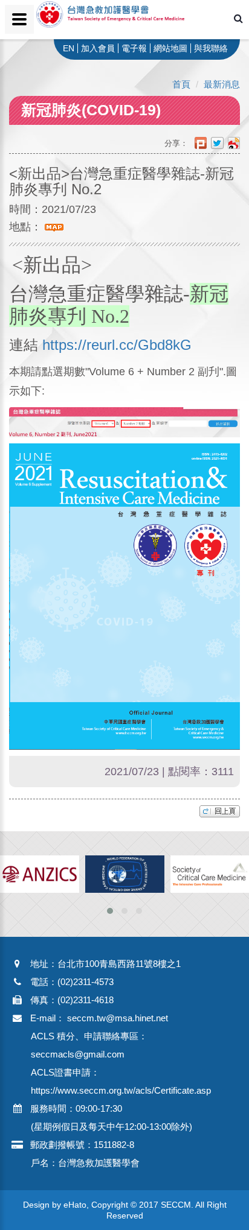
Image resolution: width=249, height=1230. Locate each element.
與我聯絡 (211, 48)
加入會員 (98, 48)
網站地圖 (170, 48)
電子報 (134, 48)
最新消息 (222, 84)
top (219, 811)
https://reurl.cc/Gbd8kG (117, 345)
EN (68, 48)
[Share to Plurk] (203, 143)
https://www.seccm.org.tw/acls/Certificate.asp (121, 1090)
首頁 (181, 84)
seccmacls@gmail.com (77, 1054)
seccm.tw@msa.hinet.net (117, 1018)
